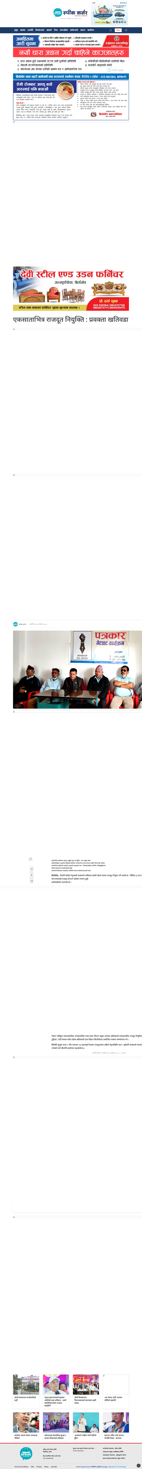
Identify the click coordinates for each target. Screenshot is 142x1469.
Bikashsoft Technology (117, 1467)
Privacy (39, 1467)
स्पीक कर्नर (22, 624)
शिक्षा (56, 30)
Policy (46, 1467)
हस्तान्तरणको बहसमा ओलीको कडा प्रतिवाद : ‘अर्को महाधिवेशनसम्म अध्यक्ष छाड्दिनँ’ (55, 1401)
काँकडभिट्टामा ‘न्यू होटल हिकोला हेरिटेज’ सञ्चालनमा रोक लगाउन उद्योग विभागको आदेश (78, 863)
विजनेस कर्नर (39, 30)
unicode (54, 1467)
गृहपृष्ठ (16, 30)
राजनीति (30, 30)
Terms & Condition (21, 1467)
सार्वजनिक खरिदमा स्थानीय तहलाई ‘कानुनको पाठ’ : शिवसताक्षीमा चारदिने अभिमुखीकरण (78, 865)
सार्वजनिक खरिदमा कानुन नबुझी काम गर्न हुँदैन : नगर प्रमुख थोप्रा (71, 860)
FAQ (32, 1467)
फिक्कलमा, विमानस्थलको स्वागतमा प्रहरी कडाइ (85, 1400)
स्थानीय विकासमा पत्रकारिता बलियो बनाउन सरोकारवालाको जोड (71, 871)
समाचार (22, 30)
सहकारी (49, 30)
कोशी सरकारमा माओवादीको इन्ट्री (61, 868)
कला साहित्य (64, 30)
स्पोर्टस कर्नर (74, 30)
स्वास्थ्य (82, 30)
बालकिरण (91, 30)
